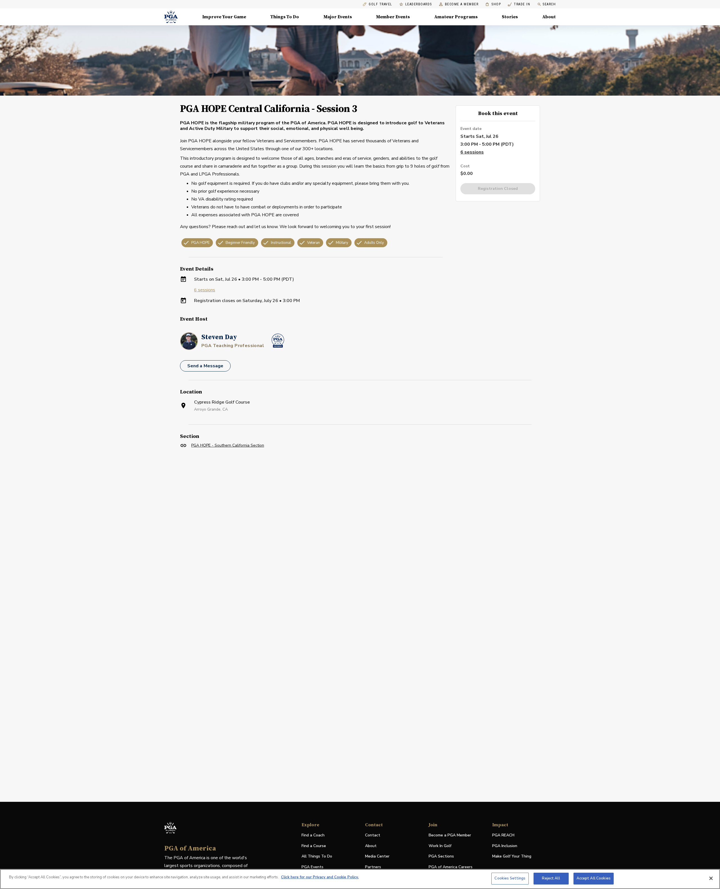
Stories (510, 17)
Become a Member (462, 4)
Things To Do (284, 17)
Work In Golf (440, 846)
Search (549, 4)
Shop (493, 4)
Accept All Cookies (594, 878)
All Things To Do (317, 856)
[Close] (711, 878)
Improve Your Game (224, 17)
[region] (360, 879)
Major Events (337, 17)
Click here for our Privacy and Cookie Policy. (320, 877)
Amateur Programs (456, 17)
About (549, 17)
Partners (373, 867)
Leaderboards (418, 4)
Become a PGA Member (450, 835)
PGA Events (312, 867)
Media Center (377, 856)
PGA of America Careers (450, 867)
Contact (372, 835)
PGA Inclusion (504, 846)
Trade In (519, 4)
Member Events (393, 17)
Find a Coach (313, 835)
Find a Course (314, 846)
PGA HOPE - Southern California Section (227, 445)
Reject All (551, 878)
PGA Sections (441, 856)
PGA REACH (503, 835)
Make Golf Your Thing (511, 856)
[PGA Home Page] (171, 16)
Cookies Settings (509, 878)
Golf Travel (380, 4)
